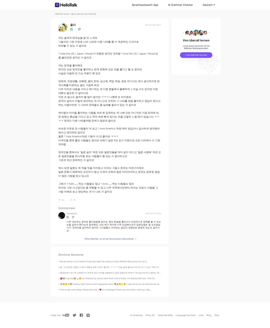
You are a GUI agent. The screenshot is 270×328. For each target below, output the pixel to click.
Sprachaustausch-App (145, 4)
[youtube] (65, 315)
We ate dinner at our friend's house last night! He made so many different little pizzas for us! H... (104, 261)
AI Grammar (136, 315)
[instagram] (88, 315)
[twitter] (74, 315)
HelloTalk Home (62, 14)
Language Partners (186, 315)
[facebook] (81, 315)
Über (216, 315)
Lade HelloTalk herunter (196, 55)
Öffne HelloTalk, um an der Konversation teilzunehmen (109, 239)
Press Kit (150, 315)
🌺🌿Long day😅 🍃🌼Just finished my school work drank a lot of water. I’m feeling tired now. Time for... (108, 278)
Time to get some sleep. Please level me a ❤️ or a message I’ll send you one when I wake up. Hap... (105, 289)
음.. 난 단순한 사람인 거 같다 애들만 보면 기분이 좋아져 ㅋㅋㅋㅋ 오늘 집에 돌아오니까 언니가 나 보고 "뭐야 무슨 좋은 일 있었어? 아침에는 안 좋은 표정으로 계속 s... (133, 267)
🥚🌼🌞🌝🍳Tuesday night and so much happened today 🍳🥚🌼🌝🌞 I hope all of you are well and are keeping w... (114, 284)
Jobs (201, 315)
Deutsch (208, 4)
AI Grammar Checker (180, 4)
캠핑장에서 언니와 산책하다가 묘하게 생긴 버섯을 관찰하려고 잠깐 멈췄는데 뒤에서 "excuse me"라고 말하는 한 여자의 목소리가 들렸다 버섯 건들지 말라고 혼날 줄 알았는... (136, 273)
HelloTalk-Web (165, 315)
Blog (209, 315)
